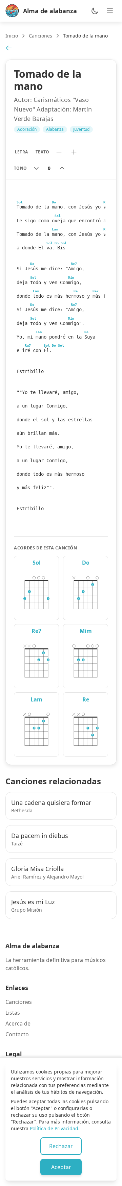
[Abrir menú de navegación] (110, 11)
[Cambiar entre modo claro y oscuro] (95, 11)
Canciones (40, 35)
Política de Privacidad (54, 1128)
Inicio (11, 35)
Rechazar (61, 1146)
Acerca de (17, 1023)
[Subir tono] (62, 168)
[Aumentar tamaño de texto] (74, 152)
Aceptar (61, 1167)
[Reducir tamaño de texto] (59, 152)
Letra (21, 152)
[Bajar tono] (36, 168)
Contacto (17, 1034)
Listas (12, 1012)
